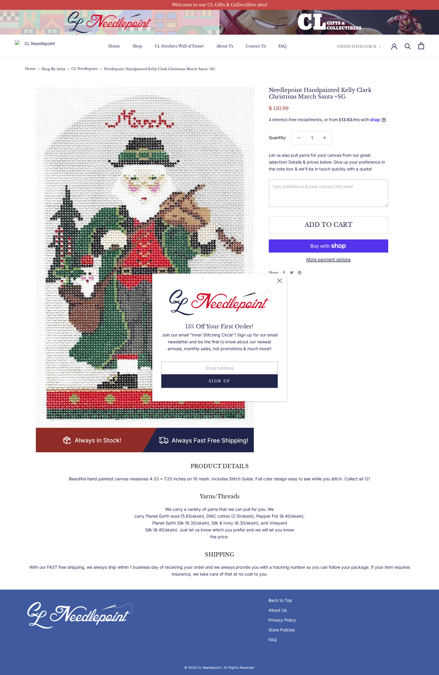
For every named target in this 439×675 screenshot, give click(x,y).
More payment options (328, 259)
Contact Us (256, 46)
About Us (225, 46)
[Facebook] (284, 272)
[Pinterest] (299, 272)
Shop (137, 46)
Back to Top (280, 600)
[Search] (408, 46)
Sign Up (219, 381)
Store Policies (281, 629)
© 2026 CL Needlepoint (203, 667)
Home (114, 46)
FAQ (282, 46)
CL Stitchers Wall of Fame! (179, 46)
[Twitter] (292, 272)
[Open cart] (421, 45)
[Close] (279, 280)
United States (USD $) (356, 46)
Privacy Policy (282, 619)
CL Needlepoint (84, 68)
